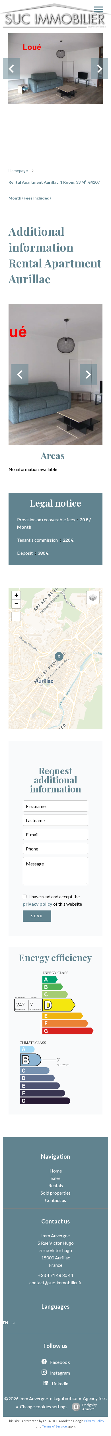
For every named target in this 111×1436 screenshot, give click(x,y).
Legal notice (65, 1398)
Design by (89, 1407)
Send (37, 916)
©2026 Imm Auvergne (26, 1398)
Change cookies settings (43, 1406)
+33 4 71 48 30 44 (55, 1275)
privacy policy (37, 903)
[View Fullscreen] (16, 616)
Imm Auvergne (55, 1235)
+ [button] (16, 595)
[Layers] (93, 597)
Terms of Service (54, 1426)
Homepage (18, 170)
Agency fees (95, 1398)
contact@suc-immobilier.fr (55, 1282)
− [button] (16, 603)
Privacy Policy (94, 1421)
